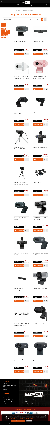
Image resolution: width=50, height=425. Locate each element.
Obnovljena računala (7, 403)
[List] (45, 19)
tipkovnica (3, 26)
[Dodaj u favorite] (28, 28)
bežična (8, 30)
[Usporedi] (28, 25)
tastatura (3, 28)
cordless (3, 37)
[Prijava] (31, 5)
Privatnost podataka (7, 397)
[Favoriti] (25, 54)
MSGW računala (28, 401)
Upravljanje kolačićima (29, 403)
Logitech (3, 24)
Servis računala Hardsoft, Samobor (10, 399)
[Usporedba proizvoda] (28, 54)
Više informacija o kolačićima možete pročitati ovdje (22, 418)
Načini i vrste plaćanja (29, 399)
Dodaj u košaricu (20, 53)
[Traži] (48, 1)
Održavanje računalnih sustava (9, 401)
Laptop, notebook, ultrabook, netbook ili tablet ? (35, 397)
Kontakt (26, 395)
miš (2, 35)
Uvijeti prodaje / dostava (8, 395)
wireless (3, 30)
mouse (8, 33)
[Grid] (42, 19)
